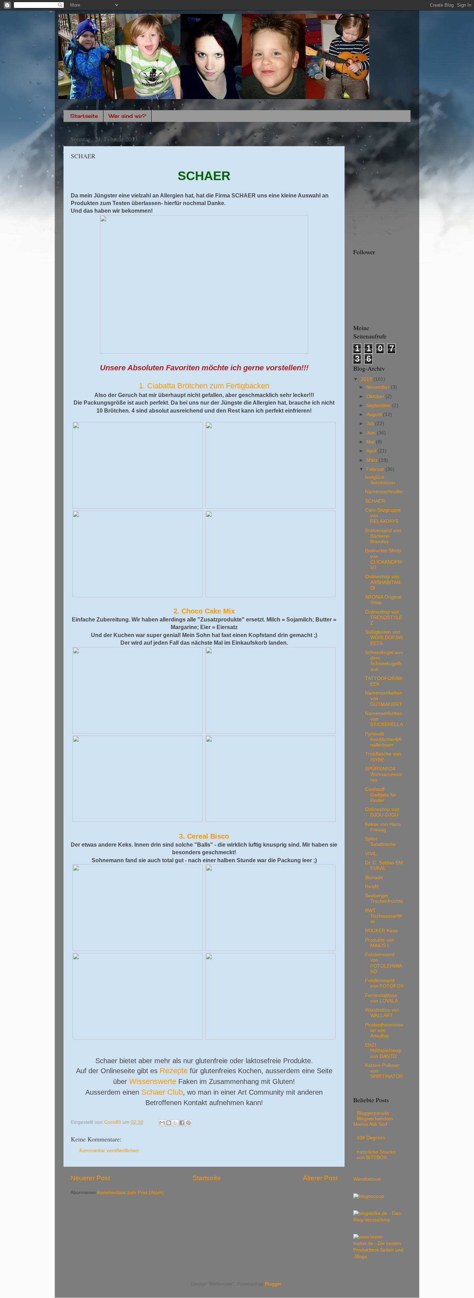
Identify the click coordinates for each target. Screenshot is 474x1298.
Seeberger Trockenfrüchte (384, 898)
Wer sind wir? (127, 116)
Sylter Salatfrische (380, 841)
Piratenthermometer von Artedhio (384, 1030)
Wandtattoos (367, 1179)
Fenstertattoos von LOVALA (381, 998)
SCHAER (375, 501)
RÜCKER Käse (381, 930)
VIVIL (371, 853)
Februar (376, 469)
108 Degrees (371, 1137)
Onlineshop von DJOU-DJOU (382, 812)
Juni (371, 432)
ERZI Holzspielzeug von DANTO (383, 1050)
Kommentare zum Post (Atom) (130, 1192)
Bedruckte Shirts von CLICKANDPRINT (384, 559)
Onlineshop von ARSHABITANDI (382, 582)
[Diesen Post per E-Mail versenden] (162, 1122)
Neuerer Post (90, 1178)
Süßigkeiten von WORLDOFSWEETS (384, 637)
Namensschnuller (384, 491)
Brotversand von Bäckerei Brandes (383, 536)
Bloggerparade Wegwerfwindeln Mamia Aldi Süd (373, 1119)
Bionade (374, 877)
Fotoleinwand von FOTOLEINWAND (383, 963)
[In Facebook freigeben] (181, 1122)
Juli (370, 423)
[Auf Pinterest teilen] (188, 1122)
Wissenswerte (152, 1081)
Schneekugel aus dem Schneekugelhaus (384, 661)
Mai (371, 441)
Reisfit (372, 886)
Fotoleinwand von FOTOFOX (384, 983)
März (372, 460)
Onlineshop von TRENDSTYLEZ (383, 617)
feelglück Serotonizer (380, 480)
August (374, 414)
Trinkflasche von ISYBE (383, 756)
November (378, 387)
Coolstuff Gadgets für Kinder (380, 795)
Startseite (84, 116)
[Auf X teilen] (175, 1122)
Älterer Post (320, 1178)
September (379, 405)
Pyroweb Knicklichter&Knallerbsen (383, 739)
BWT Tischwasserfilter (383, 916)
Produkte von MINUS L (379, 942)
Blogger (273, 1284)
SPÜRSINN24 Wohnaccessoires (383, 774)
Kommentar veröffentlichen (109, 1150)
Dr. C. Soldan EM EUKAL (384, 865)
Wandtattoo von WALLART (382, 1012)
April (372, 450)
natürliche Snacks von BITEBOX (376, 1154)
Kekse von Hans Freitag (383, 827)
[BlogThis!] (168, 1122)
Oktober (376, 396)
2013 (367, 379)
